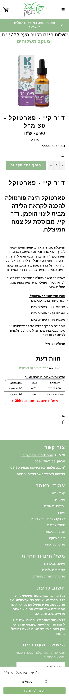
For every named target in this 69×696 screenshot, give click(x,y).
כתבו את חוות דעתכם (33, 368)
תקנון (61, 512)
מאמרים (59, 500)
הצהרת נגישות (55, 532)
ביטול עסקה (57, 538)
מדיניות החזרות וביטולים (48, 576)
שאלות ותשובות (54, 506)
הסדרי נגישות (56, 525)
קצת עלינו (58, 493)
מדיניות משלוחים (53, 570)
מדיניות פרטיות (55, 544)
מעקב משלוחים (33, 41)
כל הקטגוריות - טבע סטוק (48, 519)
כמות (62, 156)
